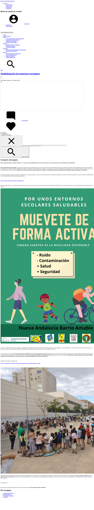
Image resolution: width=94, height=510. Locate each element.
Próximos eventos (10, 46)
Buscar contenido (27, 145)
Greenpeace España (8, 493)
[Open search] (11, 69)
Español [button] (5, 3)
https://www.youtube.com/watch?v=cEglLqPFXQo (12, 180)
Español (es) (9, 4)
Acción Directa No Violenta (12, 39)
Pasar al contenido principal (7, 1)
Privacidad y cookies (8, 495)
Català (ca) (8, 8)
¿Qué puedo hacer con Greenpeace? (15, 38)
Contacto (5, 497)
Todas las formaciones (11, 51)
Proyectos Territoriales (11, 42)
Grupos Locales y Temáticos (13, 44)
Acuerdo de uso (7, 494)
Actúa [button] (4, 37)
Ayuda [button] (4, 52)
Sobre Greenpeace (10, 57)
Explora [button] (5, 43)
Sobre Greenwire (10, 56)
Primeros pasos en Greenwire (13, 53)
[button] (16, 23)
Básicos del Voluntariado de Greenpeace (16, 49)
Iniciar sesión (9, 26)
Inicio (4, 35)
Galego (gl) (8, 7)
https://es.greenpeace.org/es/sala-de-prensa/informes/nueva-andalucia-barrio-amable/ (21, 363)
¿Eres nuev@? (7, 36)
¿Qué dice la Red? (10, 47)
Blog (2, 70)
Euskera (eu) (9, 6)
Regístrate (8, 25)
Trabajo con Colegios (11, 41)
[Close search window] (11, 141)
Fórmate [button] (5, 48)
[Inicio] (6, 31)
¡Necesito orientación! (11, 54)
